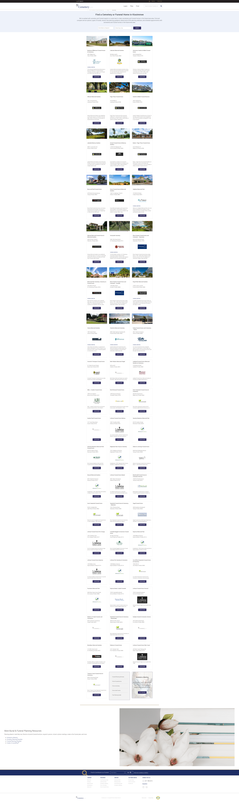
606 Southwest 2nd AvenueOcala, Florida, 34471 (93, 621)
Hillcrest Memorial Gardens (94, 97)
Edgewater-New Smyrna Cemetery (118, 446)
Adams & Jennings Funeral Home (141, 446)
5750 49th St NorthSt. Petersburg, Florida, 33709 (93, 286)
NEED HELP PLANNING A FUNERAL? (141, 772)
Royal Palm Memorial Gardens (140, 282)
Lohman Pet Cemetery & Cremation (118, 560)
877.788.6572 (80, 1)
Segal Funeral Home (138, 503)
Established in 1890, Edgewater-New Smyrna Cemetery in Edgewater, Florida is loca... (119, 464)
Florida (108, 10)
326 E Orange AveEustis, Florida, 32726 (137, 101)
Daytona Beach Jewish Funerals (118, 588)
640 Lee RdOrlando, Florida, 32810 (115, 366)
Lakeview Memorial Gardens (117, 50)
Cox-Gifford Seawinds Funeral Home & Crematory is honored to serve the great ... (141, 577)
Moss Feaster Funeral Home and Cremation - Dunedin (118, 282)
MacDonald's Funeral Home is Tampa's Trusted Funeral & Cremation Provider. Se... (141, 492)
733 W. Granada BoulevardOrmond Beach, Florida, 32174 (117, 593)
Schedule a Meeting (12, 738)
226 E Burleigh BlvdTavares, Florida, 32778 (138, 55)
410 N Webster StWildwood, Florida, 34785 (138, 147)
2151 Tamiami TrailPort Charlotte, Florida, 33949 (116, 649)
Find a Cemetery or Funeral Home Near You (96, 10)
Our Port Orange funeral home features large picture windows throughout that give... (96, 549)
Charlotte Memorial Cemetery (117, 328)
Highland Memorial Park (139, 189)
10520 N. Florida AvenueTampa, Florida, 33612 (138, 479)
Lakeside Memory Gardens (93, 143)
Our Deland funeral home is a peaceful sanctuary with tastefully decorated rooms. (118, 492)
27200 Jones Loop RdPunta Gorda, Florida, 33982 (139, 286)
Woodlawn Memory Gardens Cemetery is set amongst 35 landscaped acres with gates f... (96, 662)
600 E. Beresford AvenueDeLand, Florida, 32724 (92, 479)
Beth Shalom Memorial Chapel (117, 361)
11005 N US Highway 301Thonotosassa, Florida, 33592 (116, 147)
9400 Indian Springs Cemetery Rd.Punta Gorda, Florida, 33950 (117, 332)
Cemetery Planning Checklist (14, 739)
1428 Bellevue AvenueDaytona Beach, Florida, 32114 (117, 564)
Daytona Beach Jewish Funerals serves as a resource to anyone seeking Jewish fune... (119, 606)
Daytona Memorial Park (138, 532)
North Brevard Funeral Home (117, 390)
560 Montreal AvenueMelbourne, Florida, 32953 (138, 394)
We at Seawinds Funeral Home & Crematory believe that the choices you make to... (119, 520)
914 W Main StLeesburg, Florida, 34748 (115, 101)
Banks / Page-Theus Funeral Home (141, 143)
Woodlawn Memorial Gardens (94, 645)
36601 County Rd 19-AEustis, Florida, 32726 (92, 147)
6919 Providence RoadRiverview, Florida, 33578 (138, 422)
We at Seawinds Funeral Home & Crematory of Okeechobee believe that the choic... (119, 634)
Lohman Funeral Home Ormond (140, 588)
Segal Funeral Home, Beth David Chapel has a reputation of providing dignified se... (142, 520)
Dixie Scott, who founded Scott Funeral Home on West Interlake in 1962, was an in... (96, 520)
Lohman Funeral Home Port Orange (96, 532)
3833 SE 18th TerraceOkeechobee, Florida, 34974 (116, 621)
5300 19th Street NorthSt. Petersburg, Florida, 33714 (116, 240)
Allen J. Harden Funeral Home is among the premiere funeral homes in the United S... (96, 407)
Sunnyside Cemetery (115, 235)
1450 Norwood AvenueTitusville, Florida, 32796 (115, 394)
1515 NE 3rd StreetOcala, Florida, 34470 (137, 193)
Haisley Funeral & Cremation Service (142, 617)
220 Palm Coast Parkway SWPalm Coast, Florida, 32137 (139, 649)
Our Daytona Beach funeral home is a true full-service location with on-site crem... (96, 577)
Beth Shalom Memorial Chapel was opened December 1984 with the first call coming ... (118, 379)
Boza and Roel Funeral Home (94, 189)
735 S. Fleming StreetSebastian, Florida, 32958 (115, 508)
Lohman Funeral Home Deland (117, 475)
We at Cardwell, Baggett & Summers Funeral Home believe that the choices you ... (119, 549)
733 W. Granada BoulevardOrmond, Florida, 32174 (139, 593)
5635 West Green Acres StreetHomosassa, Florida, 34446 (94, 593)
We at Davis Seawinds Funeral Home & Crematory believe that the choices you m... (141, 407)
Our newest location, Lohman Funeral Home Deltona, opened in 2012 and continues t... (119, 435)
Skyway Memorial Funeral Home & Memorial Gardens (95, 236)
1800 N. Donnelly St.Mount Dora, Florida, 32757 (93, 394)
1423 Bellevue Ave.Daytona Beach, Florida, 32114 (94, 564)
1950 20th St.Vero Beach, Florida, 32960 (139, 564)
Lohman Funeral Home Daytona (95, 560)
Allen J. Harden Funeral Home (94, 390)
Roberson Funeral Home (116, 645)
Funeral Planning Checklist (14, 741)
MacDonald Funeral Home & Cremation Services (140, 475)
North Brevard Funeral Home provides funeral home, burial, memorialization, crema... (119, 407)
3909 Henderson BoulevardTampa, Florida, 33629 (139, 508)
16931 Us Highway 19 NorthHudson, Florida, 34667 (116, 193)
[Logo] (84, 6)
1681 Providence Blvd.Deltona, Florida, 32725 (115, 422)
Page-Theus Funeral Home (116, 97)
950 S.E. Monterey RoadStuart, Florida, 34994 (92, 678)
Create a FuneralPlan (13, 743)
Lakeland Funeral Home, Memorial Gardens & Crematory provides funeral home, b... (142, 379)
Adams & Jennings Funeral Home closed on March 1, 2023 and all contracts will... (141, 464)
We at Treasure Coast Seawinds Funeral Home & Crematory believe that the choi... (96, 691)
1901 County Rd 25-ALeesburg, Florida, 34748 (92, 101)
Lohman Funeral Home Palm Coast (141, 645)
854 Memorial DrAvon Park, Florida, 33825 (115, 55)
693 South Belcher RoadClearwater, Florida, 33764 (138, 240)
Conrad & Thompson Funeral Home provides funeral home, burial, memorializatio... (96, 379)
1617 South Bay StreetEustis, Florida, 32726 (92, 422)
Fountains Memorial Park (93, 588)
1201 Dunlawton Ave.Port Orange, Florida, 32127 (93, 536)
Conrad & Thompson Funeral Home (96, 361)
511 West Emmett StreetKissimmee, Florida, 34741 (93, 366)
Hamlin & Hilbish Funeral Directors (141, 97)
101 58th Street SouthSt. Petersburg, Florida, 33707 (93, 649)
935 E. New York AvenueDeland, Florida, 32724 (115, 479)
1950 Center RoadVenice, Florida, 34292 (92, 332)
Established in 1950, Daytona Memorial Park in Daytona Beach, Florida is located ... (142, 549)
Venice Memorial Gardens (93, 328)
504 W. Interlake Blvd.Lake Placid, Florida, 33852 (93, 508)
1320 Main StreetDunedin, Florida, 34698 (115, 286)
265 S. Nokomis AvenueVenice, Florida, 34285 (138, 332)
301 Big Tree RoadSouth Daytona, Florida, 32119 (117, 536)
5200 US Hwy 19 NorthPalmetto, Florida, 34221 (92, 240)
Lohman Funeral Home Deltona (117, 418)
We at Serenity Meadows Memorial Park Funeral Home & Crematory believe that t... (95, 464)
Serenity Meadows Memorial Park (141, 418)
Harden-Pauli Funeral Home (94, 418)
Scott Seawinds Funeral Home (94, 503)
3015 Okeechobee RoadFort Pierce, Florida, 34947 (138, 621)
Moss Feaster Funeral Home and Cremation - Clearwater (141, 236)
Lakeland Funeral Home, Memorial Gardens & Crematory (141, 362)
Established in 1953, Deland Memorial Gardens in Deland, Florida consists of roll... (96, 492)
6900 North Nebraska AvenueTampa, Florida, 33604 (139, 451)
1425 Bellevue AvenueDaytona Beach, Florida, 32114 (139, 536)
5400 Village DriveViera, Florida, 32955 (91, 55)
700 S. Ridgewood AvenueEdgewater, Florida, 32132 (116, 451)
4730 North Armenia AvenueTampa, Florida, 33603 (93, 193)
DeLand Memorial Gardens (93, 475)
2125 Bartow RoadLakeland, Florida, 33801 (138, 366)
